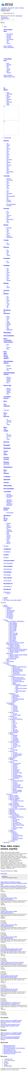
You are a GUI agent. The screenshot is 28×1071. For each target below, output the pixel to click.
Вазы (5, 401)
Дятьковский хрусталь (9, 1046)
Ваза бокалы (8, 96)
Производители (8, 1065)
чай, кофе (8, 327)
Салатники (7, 491)
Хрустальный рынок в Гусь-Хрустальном (14, 1048)
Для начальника (9, 560)
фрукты (8, 543)
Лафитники (9, 237)
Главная (6, 597)
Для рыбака (7, 572)
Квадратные (10, 495)
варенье (9, 523)
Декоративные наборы (8, 362)
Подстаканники (9, 335)
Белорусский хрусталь (9, 1049)
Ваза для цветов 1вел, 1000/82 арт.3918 (10, 1021)
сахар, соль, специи (8, 541)
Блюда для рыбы (6, 452)
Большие (9, 494)
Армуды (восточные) (10, 179)
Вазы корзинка (9, 64)
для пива (8, 168)
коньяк (8, 323)
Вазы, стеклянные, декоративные (8, 340)
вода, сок (8, 319)
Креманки (7, 479)
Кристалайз (7, 385)
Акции (5, 1064)
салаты (8, 538)
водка (8, 321)
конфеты (9, 527)
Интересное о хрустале (9, 1053)
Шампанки (7, 332)
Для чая (8, 198)
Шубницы (9, 505)
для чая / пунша (8, 254)
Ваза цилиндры (9, 101)
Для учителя (8, 577)
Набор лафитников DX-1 (7, 938)
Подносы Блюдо (6, 508)
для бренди (8, 148)
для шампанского (10, 171)
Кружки (6, 247)
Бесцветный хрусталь (10, 34)
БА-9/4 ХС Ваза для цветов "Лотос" (10, 1025)
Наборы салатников (9, 503)
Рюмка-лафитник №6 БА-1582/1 (9, 977)
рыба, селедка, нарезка (9, 535)
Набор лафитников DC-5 (7, 899)
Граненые (9, 227)
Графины (7, 265)
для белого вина (8, 145)
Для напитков (7, 405)
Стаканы (7, 176)
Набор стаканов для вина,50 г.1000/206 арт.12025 (13, 886)
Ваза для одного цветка (8, 68)
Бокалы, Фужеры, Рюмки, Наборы (9, 379)
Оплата (6, 1061)
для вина (8, 151)
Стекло (5, 598)
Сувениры (7, 476)
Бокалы (6, 140)
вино (8, 316)
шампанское (10, 329)
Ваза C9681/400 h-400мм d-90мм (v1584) (11, 950)
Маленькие (9, 501)
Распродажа (7, 842)
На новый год (8, 583)
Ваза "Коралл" (9, 72)
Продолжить (4, 873)
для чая (7, 306)
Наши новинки (4, 882)
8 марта (6, 554)
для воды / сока (8, 303)
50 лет (8, 593)
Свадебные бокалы (7, 397)
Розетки (6, 482)
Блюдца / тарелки (6, 458)
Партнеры (4, 876)
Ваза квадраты (9, 98)
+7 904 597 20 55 (5, 18)
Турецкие (9, 205)
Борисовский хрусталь (9, 1045)
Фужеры (6, 208)
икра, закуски (9, 525)
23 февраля (7, 549)
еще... (8, 173)
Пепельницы (8, 485)
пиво (8, 325)
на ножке (8, 423)
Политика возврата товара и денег (12, 1052)
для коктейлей (9, 159)
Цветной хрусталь (9, 37)
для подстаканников (11, 195)
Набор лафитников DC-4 (7, 912)
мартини (9, 324)
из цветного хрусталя (9, 420)
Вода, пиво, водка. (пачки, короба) (6, 355)
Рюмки (6, 225)
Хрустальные (10, 512)
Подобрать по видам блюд (7, 518)
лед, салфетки (9, 529)
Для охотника (8, 566)
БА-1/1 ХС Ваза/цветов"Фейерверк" (10, 1038)
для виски (8, 153)
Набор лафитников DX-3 (7, 926)
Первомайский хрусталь (10, 1050)
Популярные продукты (14, 882)
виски (8, 317)
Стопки (6, 240)
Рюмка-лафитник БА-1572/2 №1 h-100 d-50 (11, 963)
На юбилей (7, 589)
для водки (8, 232)
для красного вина (9, 165)
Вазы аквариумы (9, 93)
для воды (8, 156)
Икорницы (7, 448)
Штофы (6, 283)
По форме (6, 88)
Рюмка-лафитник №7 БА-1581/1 (9, 990)
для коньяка (9, 161)
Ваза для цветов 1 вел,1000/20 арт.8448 (10, 1034)
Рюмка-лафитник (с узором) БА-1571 (10, 1004)
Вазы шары (8, 104)
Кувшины (7, 258)
